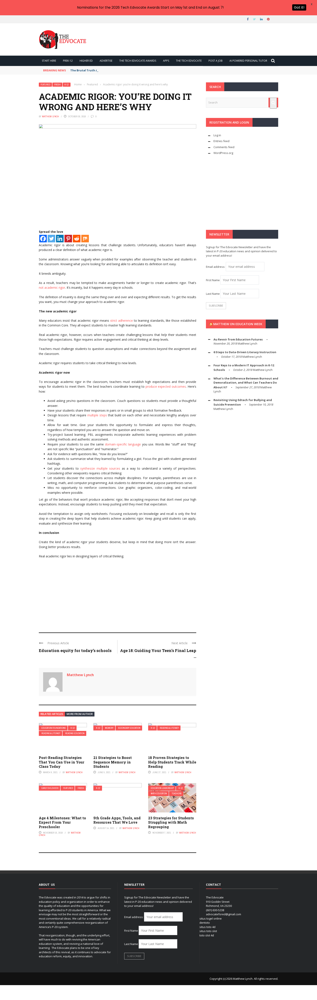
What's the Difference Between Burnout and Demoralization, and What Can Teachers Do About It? (245, 382)
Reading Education (75, 733)
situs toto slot (208, 931)
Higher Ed (86, 61)
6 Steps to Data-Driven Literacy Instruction (244, 352)
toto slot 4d (206, 935)
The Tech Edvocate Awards (137, 61)
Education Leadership (162, 788)
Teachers (177, 793)
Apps (166, 61)
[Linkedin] (60, 238)
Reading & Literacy (50, 733)
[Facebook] (43, 238)
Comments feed (223, 147)
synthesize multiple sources (100, 468)
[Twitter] (51, 238)
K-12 (66, 84)
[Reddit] (76, 238)
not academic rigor (52, 287)
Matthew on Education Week (237, 324)
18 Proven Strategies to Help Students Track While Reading (172, 762)
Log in (217, 135)
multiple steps (97, 415)
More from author (80, 714)
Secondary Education (129, 728)
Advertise (106, 61)
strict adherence (121, 320)
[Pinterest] (68, 238)
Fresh (57, 84)
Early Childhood (49, 788)
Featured (45, 84)
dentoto (204, 923)
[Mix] (85, 238)
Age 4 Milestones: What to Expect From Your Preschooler (62, 822)
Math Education (159, 793)
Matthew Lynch (50, 116)
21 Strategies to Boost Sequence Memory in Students (112, 762)
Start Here (49, 61)
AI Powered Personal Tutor (248, 61)
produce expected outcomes (166, 386)
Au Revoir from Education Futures (238, 339)
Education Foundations (53, 728)
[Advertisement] (117, 593)
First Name (213, 280)
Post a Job (216, 61)
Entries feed (221, 141)
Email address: (216, 267)
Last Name (213, 294)
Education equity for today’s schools (75, 650)
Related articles (52, 714)
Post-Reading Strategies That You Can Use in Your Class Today (61, 762)
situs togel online (210, 918)
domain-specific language (123, 444)
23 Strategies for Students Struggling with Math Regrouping (171, 822)
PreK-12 (68, 61)
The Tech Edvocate (189, 61)
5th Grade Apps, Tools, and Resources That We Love (117, 820)
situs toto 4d (207, 927)
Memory (109, 728)
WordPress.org (223, 153)
